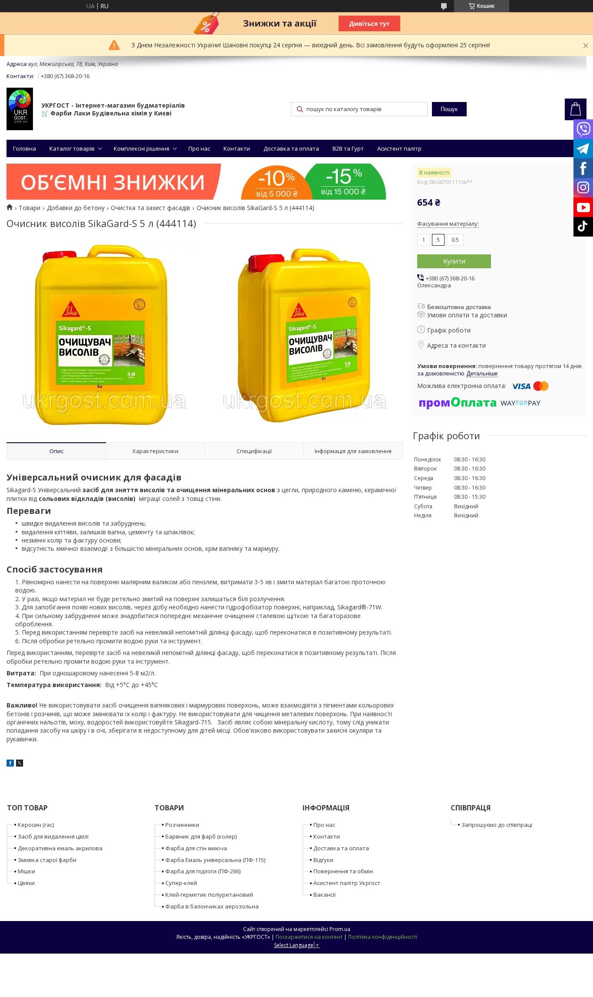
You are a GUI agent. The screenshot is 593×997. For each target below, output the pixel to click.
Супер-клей (181, 883)
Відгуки (323, 860)
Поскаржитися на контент (309, 937)
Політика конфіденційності (382, 937)
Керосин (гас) (36, 825)
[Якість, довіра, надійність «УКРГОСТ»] (20, 110)
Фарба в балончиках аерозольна (212, 906)
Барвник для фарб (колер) (201, 836)
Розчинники (182, 825)
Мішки (26, 871)
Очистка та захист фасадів (150, 208)
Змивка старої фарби (47, 860)
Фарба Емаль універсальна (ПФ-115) (215, 860)
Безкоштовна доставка (459, 306)
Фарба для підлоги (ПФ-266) (202, 871)
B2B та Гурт (348, 148)
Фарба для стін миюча (196, 848)
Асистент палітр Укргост (346, 883)
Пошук (449, 109)
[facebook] (10, 764)
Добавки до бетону (76, 208)
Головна (24, 148)
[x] (19, 764)
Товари (29, 208)
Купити (454, 261)
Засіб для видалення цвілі (53, 836)
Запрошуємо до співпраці (496, 825)
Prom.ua (339, 929)
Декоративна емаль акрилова (60, 848)
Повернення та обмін (343, 871)
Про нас (199, 148)
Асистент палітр (399, 148)
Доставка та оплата (291, 148)
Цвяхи (26, 883)
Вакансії (324, 894)
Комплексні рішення (141, 148)
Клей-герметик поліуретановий (209, 894)
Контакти (237, 148)
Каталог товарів (72, 148)
